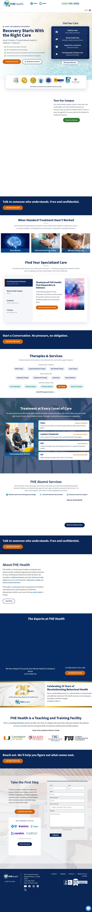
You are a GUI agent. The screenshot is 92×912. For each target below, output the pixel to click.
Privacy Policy (82, 874)
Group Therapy (73, 369)
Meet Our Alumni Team (74, 525)
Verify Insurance (24, 844)
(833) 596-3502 (70, 3)
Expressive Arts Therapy (40, 378)
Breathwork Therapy (22, 378)
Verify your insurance (33, 61)
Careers (44, 3)
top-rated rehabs (36, 592)
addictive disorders (17, 577)
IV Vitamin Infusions (46, 386)
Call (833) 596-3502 (11, 62)
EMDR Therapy (19, 369)
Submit (55, 835)
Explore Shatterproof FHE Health (47, 307)
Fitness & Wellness (70, 378)
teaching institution (17, 723)
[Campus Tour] (27, 110)
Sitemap (84, 876)
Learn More (8, 601)
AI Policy (71, 874)
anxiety (37, 580)
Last (69, 785)
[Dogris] (46, 643)
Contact (35, 3)
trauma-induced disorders (11, 583)
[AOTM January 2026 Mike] (74, 511)
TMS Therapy (61, 386)
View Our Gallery (71, 120)
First (51, 785)
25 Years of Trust (53, 701)
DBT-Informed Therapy (57, 369)
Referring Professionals (69, 62)
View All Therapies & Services (45, 392)
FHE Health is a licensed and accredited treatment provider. (46, 86)
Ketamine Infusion (31, 386)
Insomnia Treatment (76, 386)
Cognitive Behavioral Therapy (37, 369)
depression (30, 580)
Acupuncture (56, 378)
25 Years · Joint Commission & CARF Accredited (17, 26)
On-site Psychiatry (15, 386)
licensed (16, 587)
